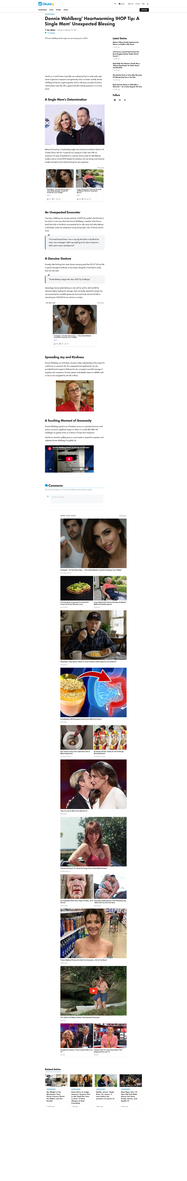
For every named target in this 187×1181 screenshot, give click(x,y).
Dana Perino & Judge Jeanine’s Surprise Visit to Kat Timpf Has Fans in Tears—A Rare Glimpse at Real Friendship (80, 1097)
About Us (130, 4)
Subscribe (144, 10)
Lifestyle (66, 10)
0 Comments (51, 33)
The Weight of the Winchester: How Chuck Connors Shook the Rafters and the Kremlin (56, 1096)
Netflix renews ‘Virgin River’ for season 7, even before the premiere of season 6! (105, 1095)
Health (51, 10)
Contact (137, 4)
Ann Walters (51, 30)
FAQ (143, 4)
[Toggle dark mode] (148, 4)
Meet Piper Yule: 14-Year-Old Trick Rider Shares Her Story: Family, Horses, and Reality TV (129, 1096)
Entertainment (42, 10)
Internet (58, 10)
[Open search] (115, 4)
